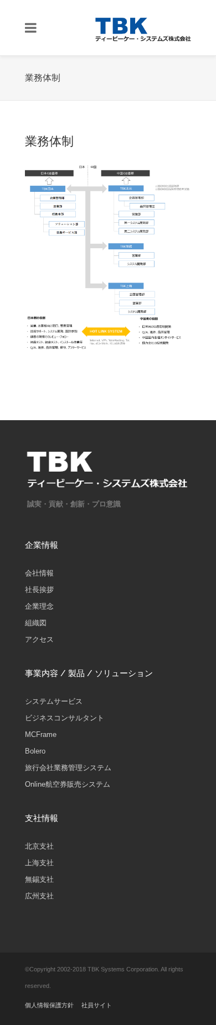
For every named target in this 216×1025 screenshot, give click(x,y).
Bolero (35, 751)
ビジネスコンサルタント (64, 718)
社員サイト (96, 1005)
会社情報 (39, 573)
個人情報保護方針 (49, 1005)
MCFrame (40, 734)
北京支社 (39, 846)
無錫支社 (39, 879)
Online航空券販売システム (67, 784)
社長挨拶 (39, 589)
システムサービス (54, 701)
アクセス (39, 639)
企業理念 (39, 606)
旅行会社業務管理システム (68, 767)
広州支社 (39, 896)
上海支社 (39, 863)
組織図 (36, 623)
